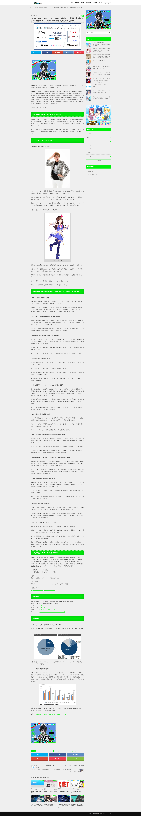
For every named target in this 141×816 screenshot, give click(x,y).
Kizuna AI (89, 152)
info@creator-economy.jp (45, 607)
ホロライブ (77, 751)
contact (95, 2)
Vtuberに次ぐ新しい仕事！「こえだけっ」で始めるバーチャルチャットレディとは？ (102, 44)
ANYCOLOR (40, 751)
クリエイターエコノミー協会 (60, 751)
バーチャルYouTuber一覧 (99, 60)
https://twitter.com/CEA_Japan (46, 609)
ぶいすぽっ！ (90, 148)
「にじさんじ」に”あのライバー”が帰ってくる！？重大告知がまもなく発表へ (101, 74)
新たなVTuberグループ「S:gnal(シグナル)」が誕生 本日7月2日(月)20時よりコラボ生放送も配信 (102, 80)
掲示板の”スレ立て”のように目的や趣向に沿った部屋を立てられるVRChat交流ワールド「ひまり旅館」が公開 (102, 56)
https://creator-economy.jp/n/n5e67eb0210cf (42, 590)
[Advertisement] (70, 70)
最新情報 (77, 2)
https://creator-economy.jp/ (45, 605)
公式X (82, 2)
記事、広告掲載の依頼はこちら (94, 174)
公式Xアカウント (90, 171)
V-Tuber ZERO (99, 813)
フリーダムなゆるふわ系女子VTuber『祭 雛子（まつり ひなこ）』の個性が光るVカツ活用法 (102, 50)
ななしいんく (90, 156)
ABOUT (100, 2)
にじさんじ (71, 751)
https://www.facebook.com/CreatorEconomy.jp (52, 612)
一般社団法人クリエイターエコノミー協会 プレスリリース (49, 714)
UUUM (46, 751)
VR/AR (88, 137)
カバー (51, 751)
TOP (72, 2)
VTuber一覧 (88, 2)
